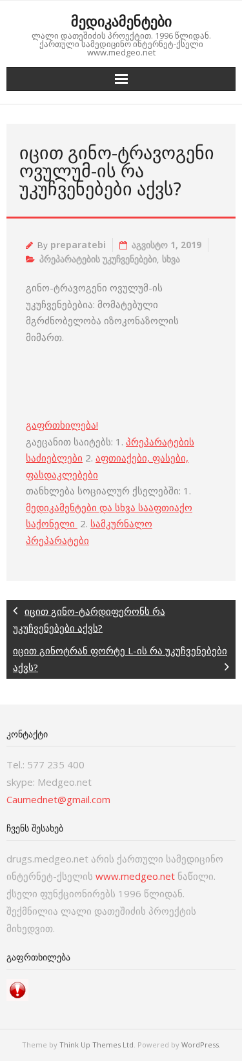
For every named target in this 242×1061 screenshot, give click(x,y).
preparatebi (78, 245)
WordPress (200, 1044)
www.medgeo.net (135, 876)
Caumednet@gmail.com (58, 799)
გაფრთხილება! (62, 424)
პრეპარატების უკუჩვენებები (98, 259)
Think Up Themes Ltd (96, 1044)
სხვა (171, 259)
